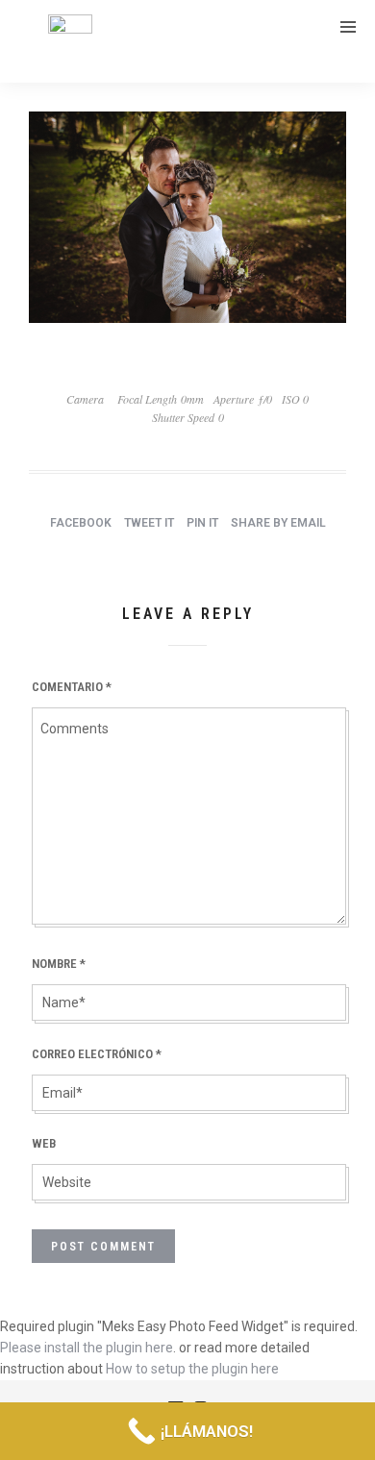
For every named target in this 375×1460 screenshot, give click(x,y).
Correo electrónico (97, 1054)
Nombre (59, 963)
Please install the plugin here (86, 1347)
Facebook (81, 523)
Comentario (72, 687)
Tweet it (149, 523)
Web (44, 1143)
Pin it (202, 523)
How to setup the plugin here (192, 1368)
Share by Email (278, 523)
